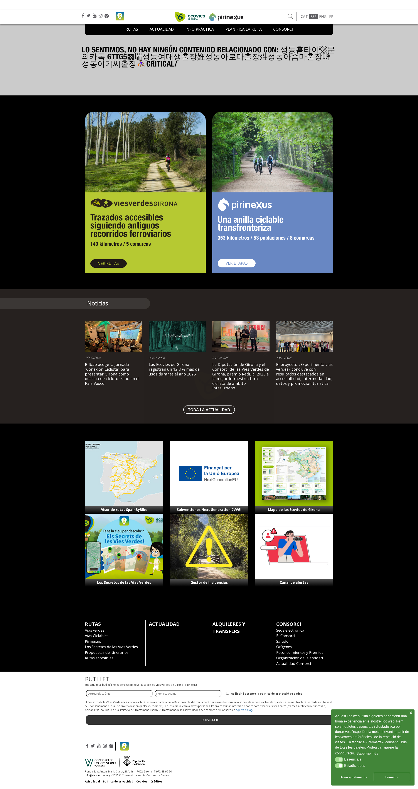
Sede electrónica (290, 630)
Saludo (282, 641)
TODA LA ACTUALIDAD (209, 409)
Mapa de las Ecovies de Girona (294, 509)
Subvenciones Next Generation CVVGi (209, 509)
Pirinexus (93, 641)
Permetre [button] (391, 777)
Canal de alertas (294, 582)
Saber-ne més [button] (367, 753)
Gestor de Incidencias (209, 582)
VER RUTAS (112, 263)
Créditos (156, 781)
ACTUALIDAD (162, 29)
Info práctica (199, 29)
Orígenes (284, 646)
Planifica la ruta (243, 29)
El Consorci (285, 635)
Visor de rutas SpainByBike (124, 509)
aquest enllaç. (244, 710)
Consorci (283, 29)
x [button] (411, 713)
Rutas (131, 29)
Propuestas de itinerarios (106, 652)
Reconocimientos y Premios (299, 652)
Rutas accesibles (99, 657)
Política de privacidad (118, 781)
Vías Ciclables (96, 635)
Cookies (141, 781)
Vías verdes (94, 630)
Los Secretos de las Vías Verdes (124, 582)
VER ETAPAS (241, 263)
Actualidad (164, 624)
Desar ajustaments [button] (353, 777)
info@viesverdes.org (97, 775)
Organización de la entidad (299, 657)
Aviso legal (92, 781)
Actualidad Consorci (293, 663)
